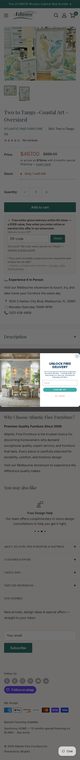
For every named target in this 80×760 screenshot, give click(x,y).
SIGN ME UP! (60, 390)
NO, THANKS (60, 396)
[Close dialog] (77, 356)
